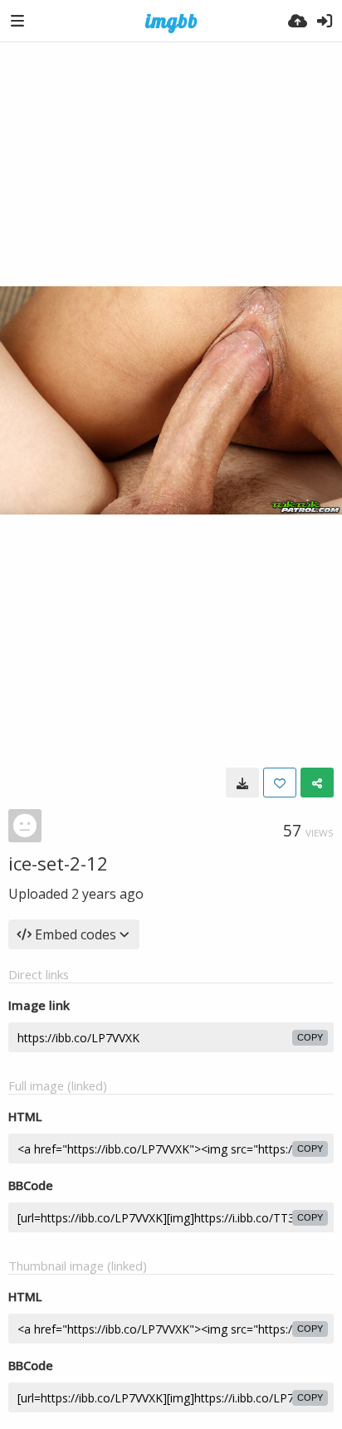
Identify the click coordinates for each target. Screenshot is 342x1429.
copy (310, 1037)
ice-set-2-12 (58, 863)
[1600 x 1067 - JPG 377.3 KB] (242, 782)
